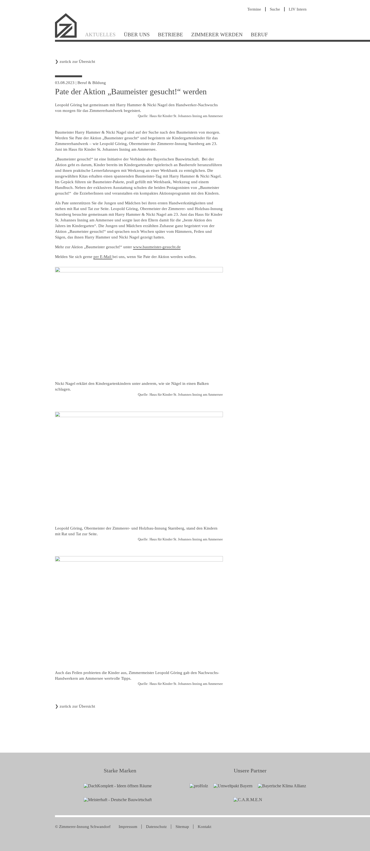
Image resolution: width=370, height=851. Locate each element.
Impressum (128, 826)
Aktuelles (100, 34)
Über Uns (137, 34)
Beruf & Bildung (91, 82)
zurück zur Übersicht (77, 61)
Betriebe (170, 34)
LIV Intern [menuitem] (298, 9)
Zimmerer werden (217, 34)
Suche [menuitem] (275, 9)
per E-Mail (102, 256)
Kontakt (204, 826)
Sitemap (182, 826)
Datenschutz (156, 826)
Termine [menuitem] (254, 9)
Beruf (259, 34)
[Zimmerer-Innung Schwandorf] (68, 37)
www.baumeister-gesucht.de (157, 247)
